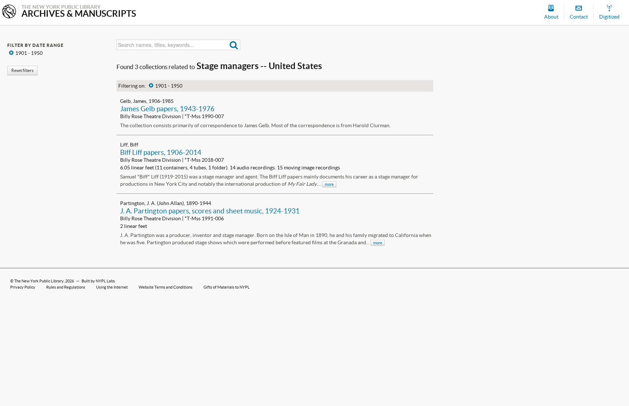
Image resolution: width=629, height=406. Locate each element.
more (329, 184)
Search (234, 45)
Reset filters (22, 70)
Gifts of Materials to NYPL (226, 287)
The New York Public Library (39, 281)
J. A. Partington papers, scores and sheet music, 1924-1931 (210, 211)
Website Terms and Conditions (166, 287)
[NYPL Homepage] (9, 12)
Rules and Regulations (65, 287)
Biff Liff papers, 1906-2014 (160, 152)
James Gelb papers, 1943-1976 (167, 109)
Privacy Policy (22, 287)
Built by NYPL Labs (98, 281)
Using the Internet (112, 287)
